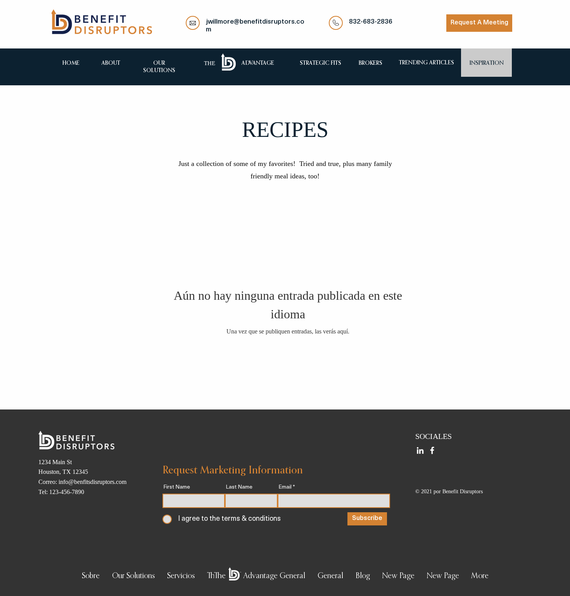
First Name (176, 487)
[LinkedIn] (420, 450)
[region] (110, 62)
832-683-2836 (370, 22)
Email (285, 487)
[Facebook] (432, 450)
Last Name (239, 487)
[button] (133, 576)
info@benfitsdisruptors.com (92, 482)
